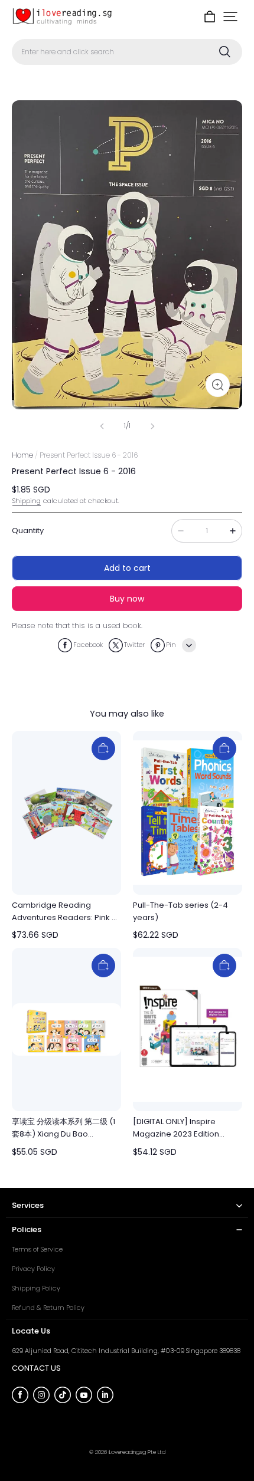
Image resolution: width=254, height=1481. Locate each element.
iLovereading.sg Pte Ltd (137, 1452)
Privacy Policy (33, 1268)
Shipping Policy (36, 1288)
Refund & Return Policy (48, 1307)
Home (22, 455)
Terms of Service (37, 1249)
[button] (230, 16)
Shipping (26, 500)
